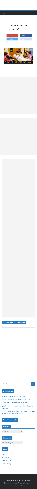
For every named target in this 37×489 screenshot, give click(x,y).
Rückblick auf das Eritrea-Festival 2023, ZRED (16, 399)
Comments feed (7, 460)
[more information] (8, 42)
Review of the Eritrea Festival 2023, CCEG (15, 403)
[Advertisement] (18, 95)
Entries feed (5, 457)
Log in (4, 454)
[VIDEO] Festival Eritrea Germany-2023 (14, 396)
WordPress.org (6, 464)
